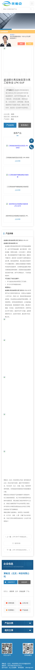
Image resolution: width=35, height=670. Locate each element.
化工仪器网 (12, 667)
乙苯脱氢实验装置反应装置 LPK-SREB (17, 157)
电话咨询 (31, 147)
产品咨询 (10, 125)
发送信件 (24, 582)
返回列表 (17, 543)
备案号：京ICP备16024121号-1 (12, 665)
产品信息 (25, 610)
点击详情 (17, 161)
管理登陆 (21, 667)
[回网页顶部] (31, 140)
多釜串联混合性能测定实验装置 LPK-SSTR (17, 216)
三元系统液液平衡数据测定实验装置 (17, 186)
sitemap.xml (29, 667)
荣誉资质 (11, 603)
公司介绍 (25, 603)
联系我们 (24, 125)
